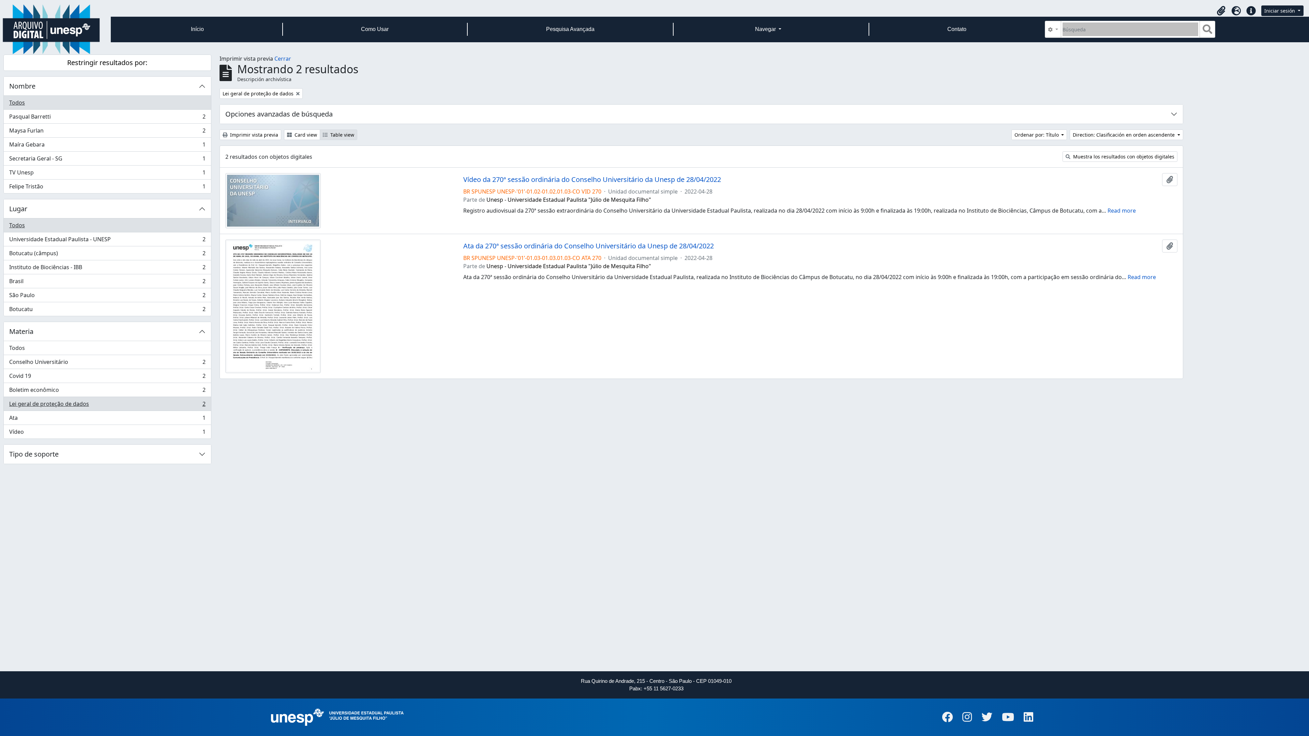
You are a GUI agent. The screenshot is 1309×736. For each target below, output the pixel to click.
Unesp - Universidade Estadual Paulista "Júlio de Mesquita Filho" (568, 199)
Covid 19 (107, 377)
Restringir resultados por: (107, 62)
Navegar (766, 29)
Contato (956, 29)
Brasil (107, 282)
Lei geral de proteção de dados (107, 405)
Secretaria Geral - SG (107, 160)
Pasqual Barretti (107, 118)
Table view (341, 135)
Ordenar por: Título (1037, 135)
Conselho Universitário (107, 363)
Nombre (22, 86)
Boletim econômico (107, 391)
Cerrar (282, 58)
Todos (17, 102)
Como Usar (375, 29)
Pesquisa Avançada (570, 29)
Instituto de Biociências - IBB (107, 268)
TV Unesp (107, 174)
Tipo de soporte (34, 454)
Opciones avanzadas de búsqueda (279, 114)
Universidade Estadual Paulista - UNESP (107, 240)
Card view (305, 135)
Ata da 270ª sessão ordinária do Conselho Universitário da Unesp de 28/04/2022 (588, 246)
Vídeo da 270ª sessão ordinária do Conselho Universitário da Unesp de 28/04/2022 (592, 179)
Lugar (18, 208)
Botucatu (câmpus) (107, 254)
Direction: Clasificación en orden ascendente (1124, 135)
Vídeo (107, 433)
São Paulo (107, 296)
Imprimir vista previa (253, 135)
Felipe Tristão (107, 188)
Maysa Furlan (107, 132)
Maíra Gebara (107, 146)
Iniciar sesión (1280, 10)
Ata (107, 419)
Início (197, 29)
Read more (1122, 210)
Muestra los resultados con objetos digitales (1123, 156)
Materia (21, 331)
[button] (1221, 10)
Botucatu (107, 310)
